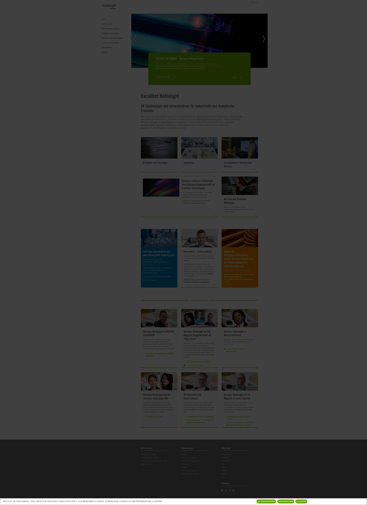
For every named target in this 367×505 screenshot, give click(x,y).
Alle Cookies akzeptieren (266, 501)
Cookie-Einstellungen (285, 501)
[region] (183, 501)
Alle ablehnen (301, 501)
